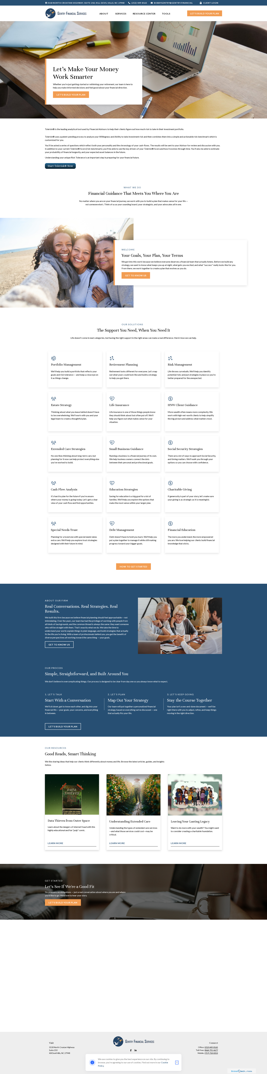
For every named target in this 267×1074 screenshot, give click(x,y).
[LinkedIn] (136, 1050)
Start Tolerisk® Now (60, 165)
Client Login (210, 3)
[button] (104, 13)
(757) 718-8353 (211, 1053)
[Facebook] (131, 1050)
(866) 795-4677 (211, 1050)
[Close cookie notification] (177, 1062)
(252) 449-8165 (139, 3)
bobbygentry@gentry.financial (173, 3)
